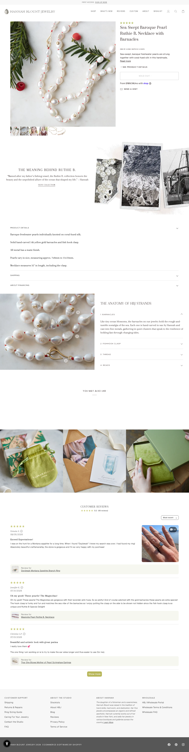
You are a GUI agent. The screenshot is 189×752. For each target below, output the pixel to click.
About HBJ (55, 707)
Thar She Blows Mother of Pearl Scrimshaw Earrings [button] (46, 662)
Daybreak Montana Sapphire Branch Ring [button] (40, 570)
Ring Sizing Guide (13, 712)
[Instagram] (183, 744)
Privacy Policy (57, 721)
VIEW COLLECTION (46, 185)
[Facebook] (169, 744)
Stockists (55, 702)
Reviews (54, 716)
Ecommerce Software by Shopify (62, 744)
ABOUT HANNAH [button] (105, 697)
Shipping (15, 275)
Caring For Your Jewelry (16, 716)
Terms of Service (58, 726)
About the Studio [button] (61, 697)
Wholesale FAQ (149, 712)
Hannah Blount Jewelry (21, 744)
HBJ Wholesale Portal (153, 702)
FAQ (6, 726)
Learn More (108, 722)
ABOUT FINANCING (19, 285)
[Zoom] (63, 74)
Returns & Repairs (13, 707)
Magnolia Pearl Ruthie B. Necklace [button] (37, 617)
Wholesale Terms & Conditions (157, 707)
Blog (52, 712)
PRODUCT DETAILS (19, 228)
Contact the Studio (13, 721)
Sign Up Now (101, 2)
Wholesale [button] (148, 697)
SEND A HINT (131, 89)
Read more (125, 61)
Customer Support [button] (16, 697)
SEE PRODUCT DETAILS (135, 67)
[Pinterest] (176, 744)
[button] (93, 11)
